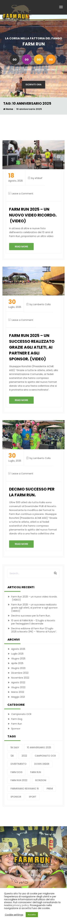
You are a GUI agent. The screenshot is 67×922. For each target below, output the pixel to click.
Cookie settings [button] (14, 914)
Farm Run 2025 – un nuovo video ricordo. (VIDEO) (33, 215)
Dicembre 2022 (19, 672)
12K (12, 755)
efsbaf (38, 178)
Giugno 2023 (18, 668)
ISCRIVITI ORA (33, 84)
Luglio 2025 (17, 653)
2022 (24, 755)
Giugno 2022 (18, 687)
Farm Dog (16, 719)
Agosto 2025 (18, 649)
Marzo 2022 (17, 692)
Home (9, 109)
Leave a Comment (22, 193)
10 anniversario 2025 (39, 747)
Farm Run (16, 723)
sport (32, 796)
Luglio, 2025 (14, 304)
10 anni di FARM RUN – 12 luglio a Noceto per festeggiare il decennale (33, 622)
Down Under (41, 763)
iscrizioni (40, 780)
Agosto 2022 (18, 682)
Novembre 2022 (20, 677)
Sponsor (15, 728)
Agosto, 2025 (15, 177)
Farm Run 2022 (19, 780)
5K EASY (15, 747)
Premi (50, 788)
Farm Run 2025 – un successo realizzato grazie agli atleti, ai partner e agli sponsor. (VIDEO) (31, 347)
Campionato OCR (21, 714)
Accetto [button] (32, 914)
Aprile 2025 (17, 663)
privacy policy (21, 905)
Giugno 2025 (18, 658)
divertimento (19, 763)
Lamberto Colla (42, 304)
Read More (21, 246)
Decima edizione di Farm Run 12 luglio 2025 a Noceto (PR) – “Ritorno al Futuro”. (34, 630)
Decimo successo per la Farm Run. (31, 492)
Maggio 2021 (18, 697)
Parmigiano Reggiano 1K (25, 788)
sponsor (16, 796)
